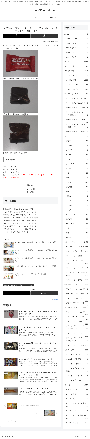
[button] (44, 36)
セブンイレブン (16, 285)
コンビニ (7, 285)
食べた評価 (31, 189)
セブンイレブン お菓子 (27, 285)
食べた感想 (30, 192)
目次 (28, 185)
